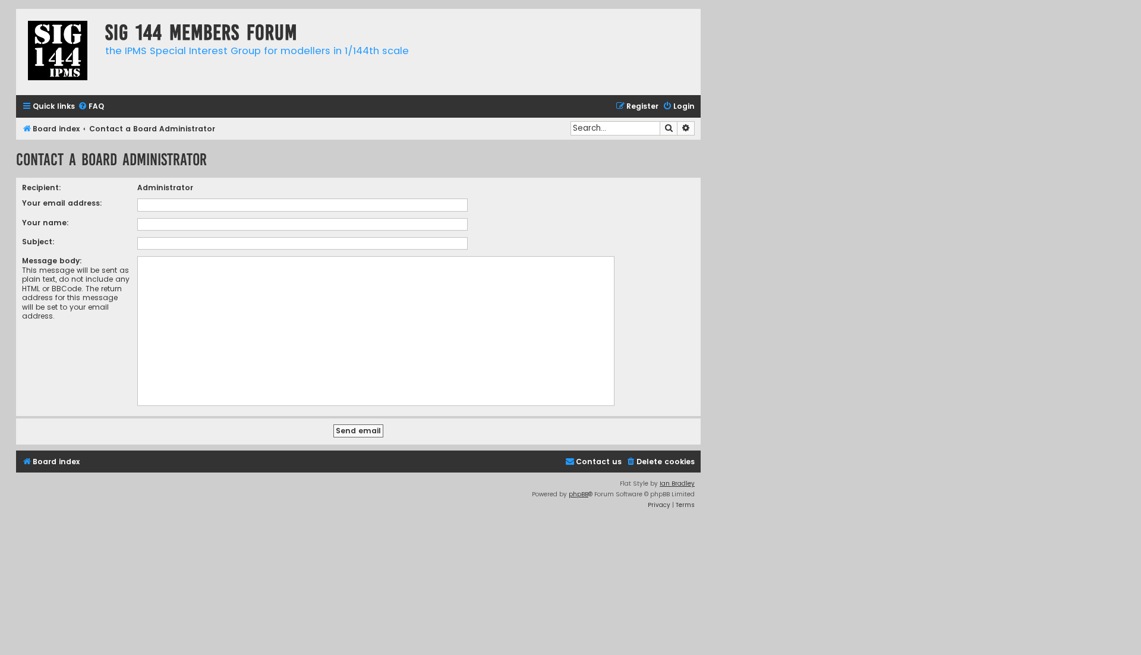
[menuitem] (91, 107)
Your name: (45, 223)
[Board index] (57, 52)
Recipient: (41, 187)
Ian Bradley (677, 483)
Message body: (52, 261)
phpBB (578, 494)
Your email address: (62, 203)
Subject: (38, 242)
